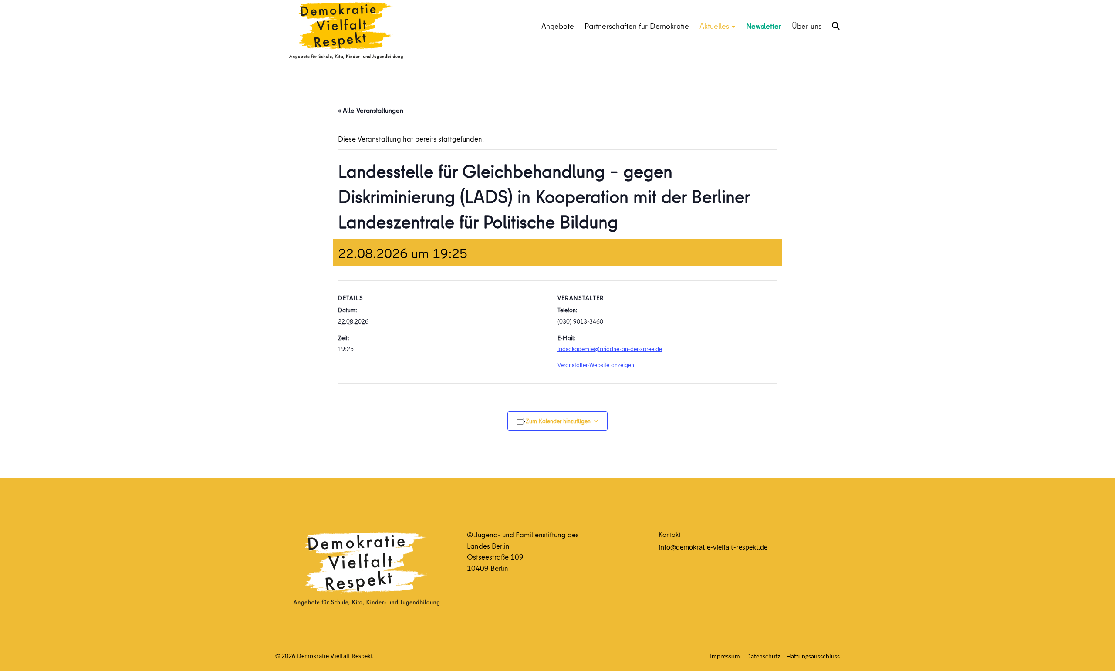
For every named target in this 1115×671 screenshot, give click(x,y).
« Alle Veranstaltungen (370, 110)
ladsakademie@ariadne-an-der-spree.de (610, 348)
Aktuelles (714, 25)
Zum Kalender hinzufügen (558, 421)
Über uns (806, 25)
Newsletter (763, 25)
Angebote (557, 25)
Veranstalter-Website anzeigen (596, 365)
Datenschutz (763, 656)
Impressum (725, 656)
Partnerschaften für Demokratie (637, 25)
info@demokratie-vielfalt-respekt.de (713, 547)
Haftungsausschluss (813, 656)
